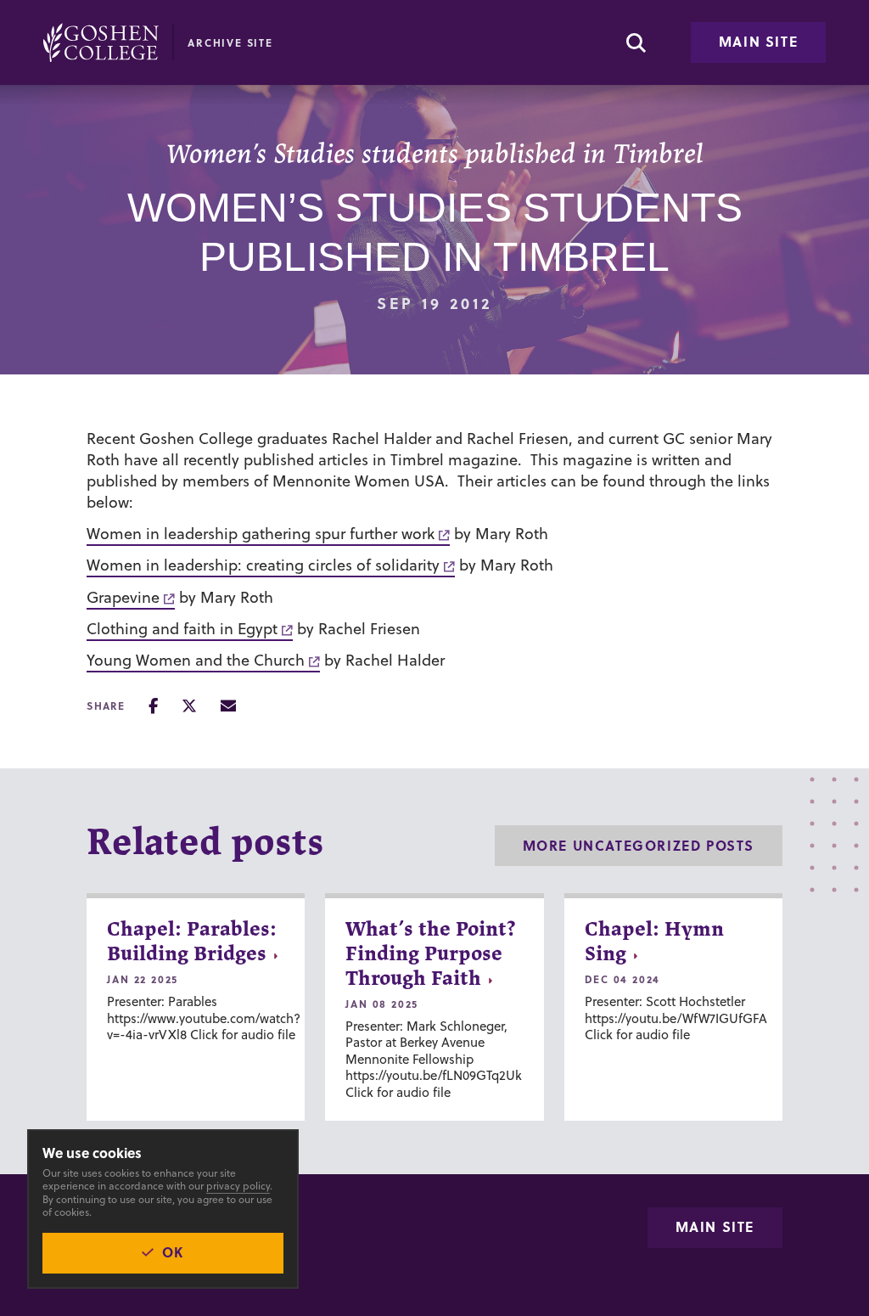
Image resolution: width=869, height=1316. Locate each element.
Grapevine (123, 597)
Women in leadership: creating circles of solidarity (263, 565)
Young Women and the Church (196, 660)
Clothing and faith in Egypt (182, 628)
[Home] (101, 42)
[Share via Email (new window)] (228, 706)
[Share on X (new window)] (189, 706)
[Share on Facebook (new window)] (153, 706)
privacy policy (238, 1185)
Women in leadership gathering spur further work (260, 533)
